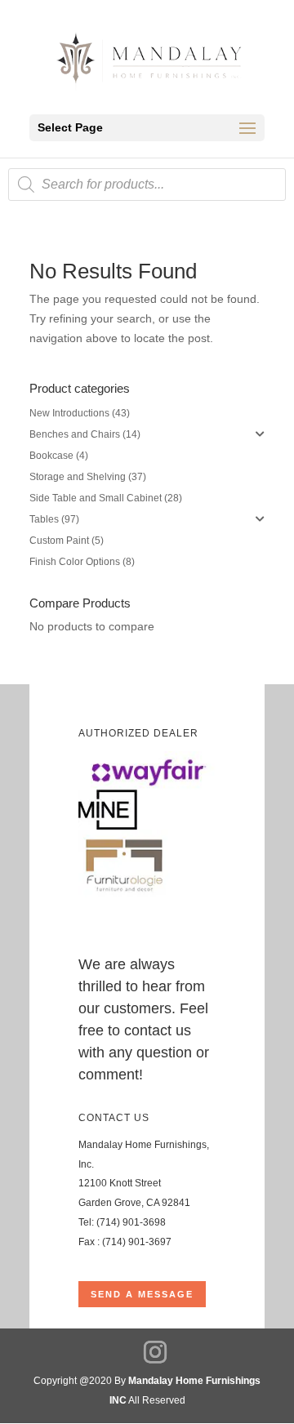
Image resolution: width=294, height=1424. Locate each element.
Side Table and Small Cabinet (95, 498)
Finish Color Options (74, 561)
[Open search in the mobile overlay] (147, 184)
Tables (44, 519)
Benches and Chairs (74, 434)
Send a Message (142, 1294)
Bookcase (51, 455)
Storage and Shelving (77, 477)
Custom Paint (59, 540)
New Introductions (69, 413)
